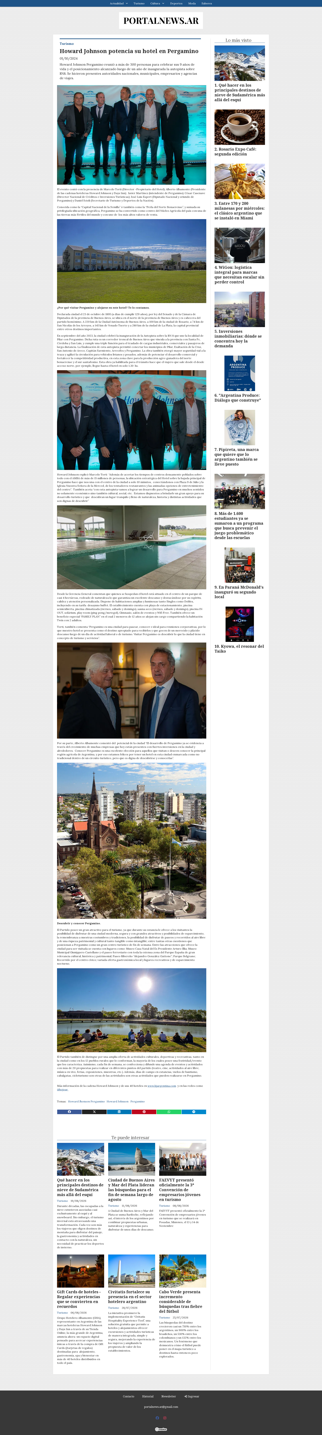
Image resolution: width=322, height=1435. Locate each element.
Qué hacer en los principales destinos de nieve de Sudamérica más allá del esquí (80, 1187)
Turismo (139, 3)
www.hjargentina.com (162, 1085)
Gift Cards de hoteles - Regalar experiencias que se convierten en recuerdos (79, 1299)
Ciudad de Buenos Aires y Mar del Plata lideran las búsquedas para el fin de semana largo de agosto (131, 1189)
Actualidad (117, 3)
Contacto (128, 1396)
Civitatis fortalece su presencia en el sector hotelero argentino (130, 1296)
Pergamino (137, 1101)
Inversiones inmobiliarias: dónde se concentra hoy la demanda (238, 338)
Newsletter (169, 1396)
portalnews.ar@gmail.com (161, 1407)
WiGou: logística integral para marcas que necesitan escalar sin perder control (239, 274)
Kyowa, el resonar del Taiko (239, 649)
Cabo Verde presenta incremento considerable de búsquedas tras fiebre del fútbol (180, 1301)
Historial (147, 1396)
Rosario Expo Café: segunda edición (235, 151)
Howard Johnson (117, 1101)
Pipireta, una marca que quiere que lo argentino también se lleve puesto (236, 457)
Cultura (155, 3)
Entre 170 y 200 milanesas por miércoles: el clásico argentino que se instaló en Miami (239, 210)
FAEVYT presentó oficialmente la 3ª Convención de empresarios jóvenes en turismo (179, 1189)
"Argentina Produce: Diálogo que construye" (237, 398)
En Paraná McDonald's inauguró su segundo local (238, 592)
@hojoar (62, 1089)
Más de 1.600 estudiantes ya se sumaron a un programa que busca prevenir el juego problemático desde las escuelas (238, 525)
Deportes (176, 3)
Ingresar (193, 1396)
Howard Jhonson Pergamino (86, 1101)
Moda (192, 3)
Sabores (207, 3)
